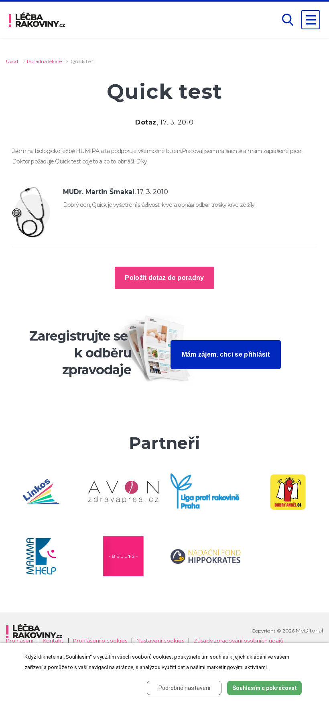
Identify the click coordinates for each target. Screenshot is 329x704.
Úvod (12, 61)
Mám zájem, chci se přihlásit (226, 354)
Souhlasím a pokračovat (264, 688)
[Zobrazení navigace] (310, 19)
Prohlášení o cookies (100, 640)
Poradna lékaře (44, 61)
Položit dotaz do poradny (164, 277)
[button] (288, 20)
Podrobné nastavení (184, 688)
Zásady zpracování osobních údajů (239, 640)
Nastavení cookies (160, 640)
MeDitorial (309, 630)
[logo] (37, 19)
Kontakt (53, 640)
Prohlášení (19, 640)
